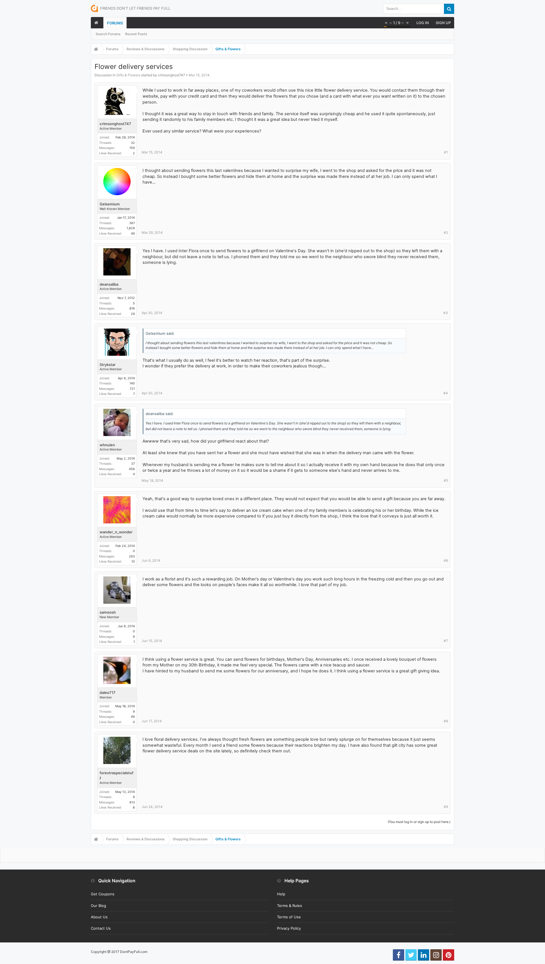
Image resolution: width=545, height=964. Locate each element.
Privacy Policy (289, 928)
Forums (115, 23)
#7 (446, 641)
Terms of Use (289, 917)
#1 (446, 152)
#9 (446, 807)
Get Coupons (102, 894)
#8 (446, 721)
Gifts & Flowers (128, 75)
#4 (445, 393)
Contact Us (101, 928)
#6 (446, 560)
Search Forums (108, 34)
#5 (446, 480)
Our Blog (98, 905)
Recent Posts (136, 34)
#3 (445, 313)
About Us (99, 917)
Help (281, 894)
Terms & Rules (289, 905)
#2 (446, 232)
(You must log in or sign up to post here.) (419, 822)
